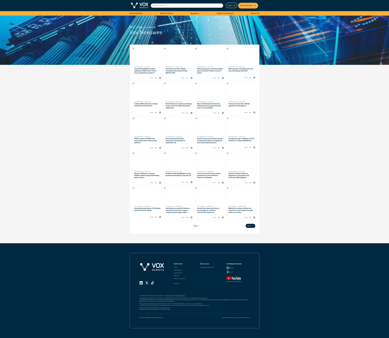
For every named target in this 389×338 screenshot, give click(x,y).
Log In (230, 5)
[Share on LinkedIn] (160, 78)
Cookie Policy (245, 317)
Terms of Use (170, 295)
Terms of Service (227, 317)
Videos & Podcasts (225, 13)
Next (249, 226)
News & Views (166, 13)
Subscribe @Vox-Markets (234, 281)
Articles (139, 27)
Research (195, 13)
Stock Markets (136, 13)
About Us (255, 13)
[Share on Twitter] (156, 78)
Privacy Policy (181, 295)
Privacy (236, 317)
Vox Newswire (149, 27)
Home (132, 27)
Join (246, 5)
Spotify (231, 268)
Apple (231, 272)
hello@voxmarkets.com (207, 267)
